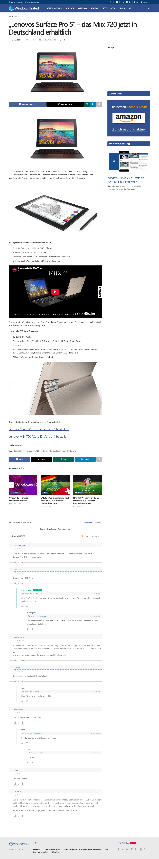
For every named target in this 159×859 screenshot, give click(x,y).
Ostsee (36, 692)
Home (11, 16)
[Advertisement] (128, 71)
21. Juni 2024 (46, 507)
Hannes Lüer (43, 616)
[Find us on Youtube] (117, 2)
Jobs (106, 849)
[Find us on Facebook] (110, 2)
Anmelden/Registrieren (92, 522)
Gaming (82, 8)
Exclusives (109, 8)
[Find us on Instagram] (120, 2)
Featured (79, 493)
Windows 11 (53, 8)
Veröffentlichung (69, 451)
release (44, 451)
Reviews (95, 8)
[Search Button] (149, 8)
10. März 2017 (31, 40)
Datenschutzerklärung (32, 2)
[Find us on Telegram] (127, 2)
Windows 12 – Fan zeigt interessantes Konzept (18, 499)
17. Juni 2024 (78, 507)
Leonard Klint (16, 40)
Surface (70, 8)
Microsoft (18, 16)
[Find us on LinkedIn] (123, 2)
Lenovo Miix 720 (32, 451)
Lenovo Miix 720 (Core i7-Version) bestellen (38, 436)
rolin (41, 753)
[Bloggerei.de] (131, 843)
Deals (122, 8)
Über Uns (12, 2)
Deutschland (19, 451)
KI (130, 8)
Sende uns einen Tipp (40, 852)
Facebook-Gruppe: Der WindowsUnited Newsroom (82, 849)
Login (137, 2)
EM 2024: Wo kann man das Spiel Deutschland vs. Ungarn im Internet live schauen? (87, 500)
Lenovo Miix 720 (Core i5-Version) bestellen (39, 429)
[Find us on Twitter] (113, 2)
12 (63, 39)
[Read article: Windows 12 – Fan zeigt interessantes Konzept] (23, 485)
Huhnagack (38, 594)
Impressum (19, 2)
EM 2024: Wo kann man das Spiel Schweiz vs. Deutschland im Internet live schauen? (55, 500)
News (45, 493)
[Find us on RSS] (130, 2)
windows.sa (38, 733)
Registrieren (146, 2)
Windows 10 (51, 40)
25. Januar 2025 (15, 504)
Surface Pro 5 (55, 451)
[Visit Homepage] (24, 8)
